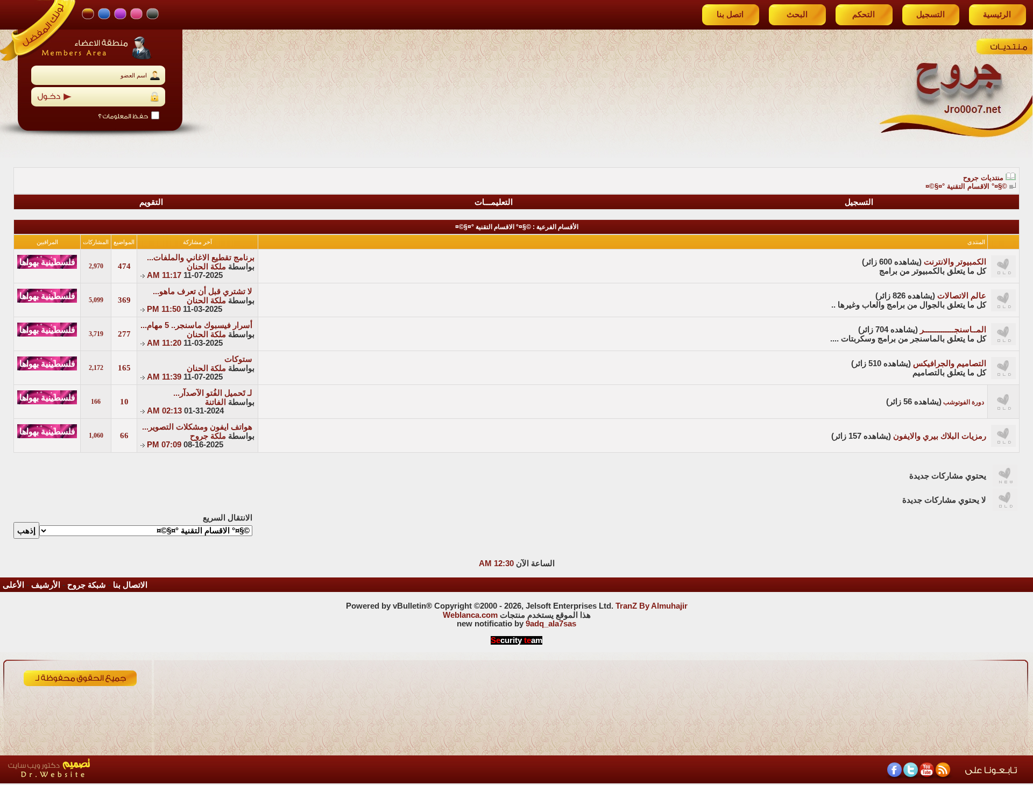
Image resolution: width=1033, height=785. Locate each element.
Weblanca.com (470, 615)
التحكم (863, 14)
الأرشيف (45, 585)
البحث (797, 14)
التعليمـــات (494, 202)
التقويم (151, 202)
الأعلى (13, 585)
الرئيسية (997, 14)
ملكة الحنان (206, 266)
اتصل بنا (730, 14)
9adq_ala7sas (551, 623)
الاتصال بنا (130, 585)
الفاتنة (215, 402)
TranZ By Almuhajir (651, 606)
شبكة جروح (86, 585)
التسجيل (930, 14)
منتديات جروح (983, 178)
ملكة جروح (208, 436)
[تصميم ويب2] (99, 780)
